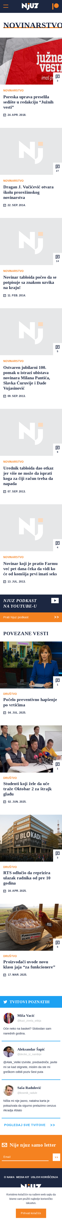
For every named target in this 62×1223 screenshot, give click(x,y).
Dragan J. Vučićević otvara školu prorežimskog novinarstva (28, 192)
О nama (9, 1177)
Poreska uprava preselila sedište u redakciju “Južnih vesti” (28, 102)
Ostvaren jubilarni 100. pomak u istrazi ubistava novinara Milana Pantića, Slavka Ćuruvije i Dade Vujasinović (26, 378)
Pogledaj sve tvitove (24, 1125)
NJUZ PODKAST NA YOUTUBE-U (20, 603)
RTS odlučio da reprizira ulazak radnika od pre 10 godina (26, 878)
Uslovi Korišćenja (44, 1177)
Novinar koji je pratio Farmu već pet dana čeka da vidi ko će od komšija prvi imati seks (30, 568)
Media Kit (22, 1177)
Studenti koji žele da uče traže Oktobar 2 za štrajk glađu (27, 788)
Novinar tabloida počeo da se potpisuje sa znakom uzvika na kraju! (30, 282)
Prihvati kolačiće (31, 1213)
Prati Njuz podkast (15, 617)
